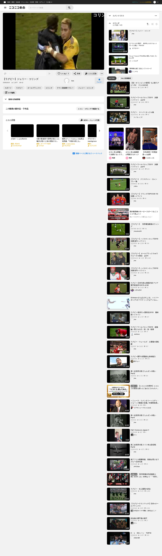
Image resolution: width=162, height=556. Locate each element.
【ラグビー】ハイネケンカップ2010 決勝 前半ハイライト (144, 269)
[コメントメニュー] (155, 15)
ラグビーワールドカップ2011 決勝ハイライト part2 (144, 98)
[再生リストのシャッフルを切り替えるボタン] (152, 24)
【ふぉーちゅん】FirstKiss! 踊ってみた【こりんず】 (143, 57)
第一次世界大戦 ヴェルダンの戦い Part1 (143, 416)
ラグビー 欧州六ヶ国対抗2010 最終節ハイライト (145, 313)
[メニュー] (101, 73)
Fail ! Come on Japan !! (140, 430)
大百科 (32, 2)
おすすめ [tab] (112, 78)
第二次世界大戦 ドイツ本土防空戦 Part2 (143, 446)
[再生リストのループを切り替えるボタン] (156, 24)
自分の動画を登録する (19, 133)
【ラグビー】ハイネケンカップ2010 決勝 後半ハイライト (144, 240)
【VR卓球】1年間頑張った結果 (149, 153)
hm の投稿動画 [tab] (126, 78)
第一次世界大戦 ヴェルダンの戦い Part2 (143, 372)
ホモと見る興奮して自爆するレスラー (115, 153)
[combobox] (47, 7)
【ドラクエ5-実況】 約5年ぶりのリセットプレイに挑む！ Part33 (143, 44)
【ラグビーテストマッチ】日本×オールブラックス (144, 504)
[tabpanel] (133, 313)
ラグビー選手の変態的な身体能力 (143, 356)
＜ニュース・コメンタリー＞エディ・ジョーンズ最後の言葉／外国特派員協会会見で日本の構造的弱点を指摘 (145, 402)
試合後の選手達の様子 (139, 518)
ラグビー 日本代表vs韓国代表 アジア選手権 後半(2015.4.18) (144, 284)
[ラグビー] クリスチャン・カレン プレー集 (145, 180)
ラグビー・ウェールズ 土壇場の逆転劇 (145, 343)
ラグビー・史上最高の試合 (141, 489)
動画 (8, 2)
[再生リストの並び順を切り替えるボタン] (148, 24)
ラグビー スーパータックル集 (142, 112)
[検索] (70, 7)
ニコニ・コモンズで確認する (88, 109)
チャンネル (24, 2)
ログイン (135, 2)
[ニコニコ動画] (17, 7)
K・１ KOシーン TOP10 (141, 533)
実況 (36, 2)
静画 (13, 2)
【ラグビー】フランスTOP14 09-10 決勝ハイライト (144, 195)
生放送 (18, 2)
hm (72, 81)
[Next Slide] (99, 155)
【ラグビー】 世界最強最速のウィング (145, 225)
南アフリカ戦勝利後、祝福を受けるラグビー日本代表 (145, 460)
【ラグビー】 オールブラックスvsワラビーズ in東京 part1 (144, 254)
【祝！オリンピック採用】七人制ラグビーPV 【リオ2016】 (145, 84)
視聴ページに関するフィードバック (89, 178)
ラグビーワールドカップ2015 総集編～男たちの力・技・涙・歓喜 (144, 328)
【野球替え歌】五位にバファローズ (140, 68)
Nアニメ (42, 2)
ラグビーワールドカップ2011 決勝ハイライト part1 (144, 165)
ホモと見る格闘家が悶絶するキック (132, 153)
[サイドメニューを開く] (5, 7)
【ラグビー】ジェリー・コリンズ (139, 31)
